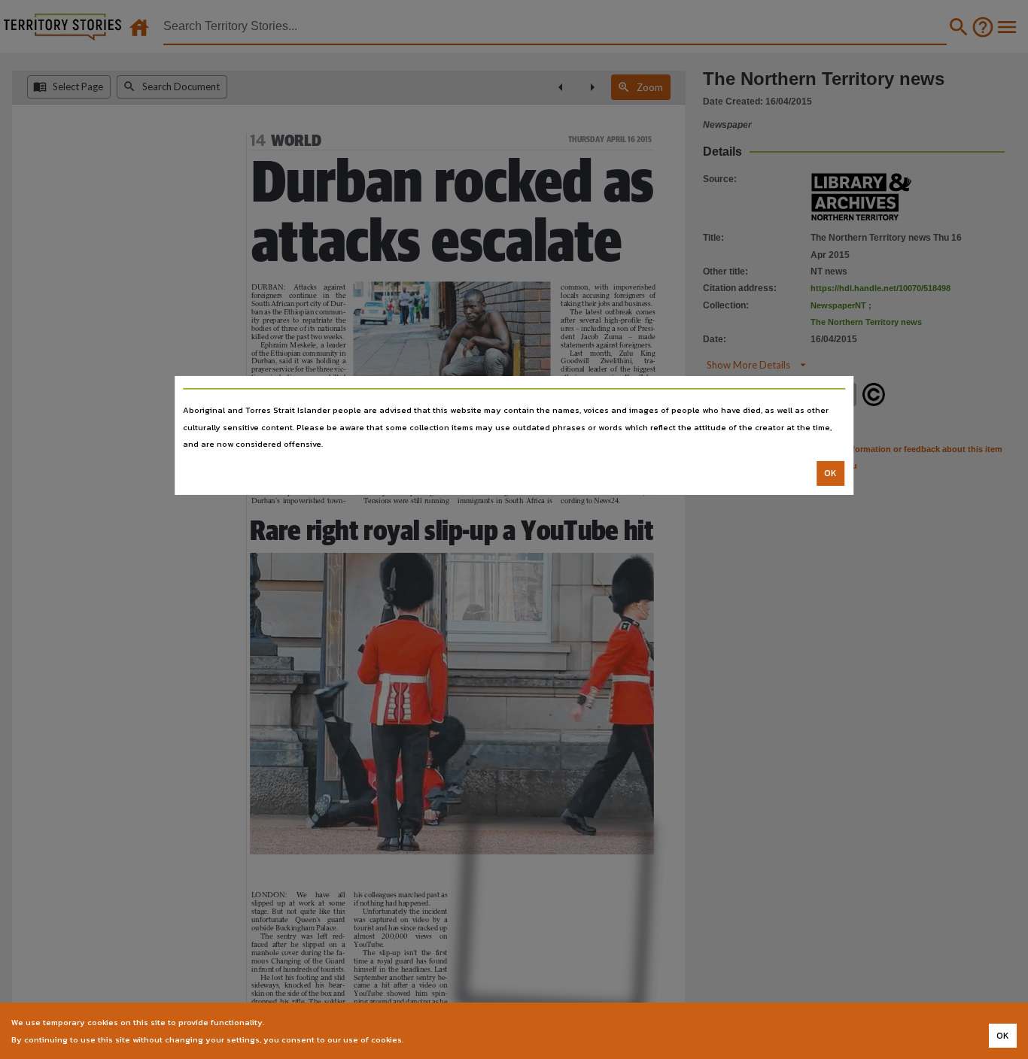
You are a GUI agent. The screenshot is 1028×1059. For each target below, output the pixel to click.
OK (830, 473)
